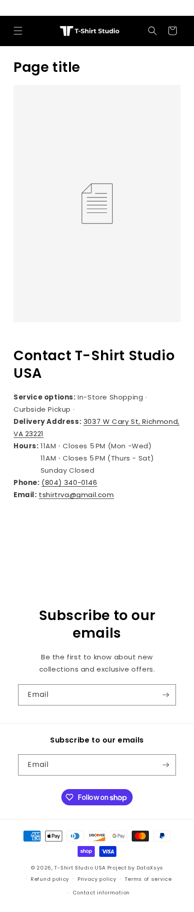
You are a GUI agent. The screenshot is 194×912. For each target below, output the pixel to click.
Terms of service (148, 879)
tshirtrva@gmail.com (76, 494)
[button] (18, 31)
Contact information (101, 892)
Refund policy (50, 879)
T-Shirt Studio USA (80, 867)
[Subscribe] (166, 694)
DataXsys (150, 867)
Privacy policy (97, 879)
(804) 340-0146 (69, 482)
